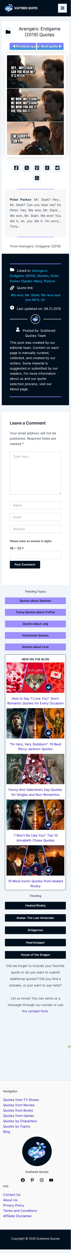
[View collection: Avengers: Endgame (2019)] (8, 32)
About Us (10, 1200)
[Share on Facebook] (16, 167)
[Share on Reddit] (57, 167)
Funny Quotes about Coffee (35, 612)
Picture (49, 281)
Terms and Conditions (20, 1211)
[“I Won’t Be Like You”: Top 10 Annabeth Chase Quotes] (35, 815)
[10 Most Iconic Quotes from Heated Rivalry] (35, 860)
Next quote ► (51, 46)
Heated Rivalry (35, 905)
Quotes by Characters (20, 1121)
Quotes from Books (18, 1110)
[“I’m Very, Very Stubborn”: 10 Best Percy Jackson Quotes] (35, 723)
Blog (6, 1132)
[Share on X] (26, 167)
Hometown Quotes (35, 635)
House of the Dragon (35, 955)
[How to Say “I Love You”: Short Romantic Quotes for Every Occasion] (35, 677)
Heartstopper (35, 942)
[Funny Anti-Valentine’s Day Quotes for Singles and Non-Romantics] (35, 769)
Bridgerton (35, 930)
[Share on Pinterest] (37, 167)
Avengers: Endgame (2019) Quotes (39, 31)
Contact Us (11, 1195)
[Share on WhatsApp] (37, 178)
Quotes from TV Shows (21, 1100)
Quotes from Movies (19, 1105)
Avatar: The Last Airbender (35, 918)
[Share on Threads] (47, 167)
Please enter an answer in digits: (31, 541)
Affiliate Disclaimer (17, 1216)
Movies (43, 276)
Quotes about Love (35, 647)
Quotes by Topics (16, 1126)
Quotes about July (35, 624)
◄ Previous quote (24, 46)
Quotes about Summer (35, 601)
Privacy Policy (13, 1205)
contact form (38, 1011)
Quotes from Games (18, 1116)
